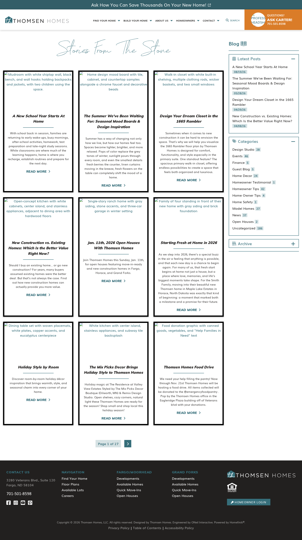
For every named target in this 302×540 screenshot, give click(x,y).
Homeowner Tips (248, 188)
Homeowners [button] (186, 20)
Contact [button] (209, 20)
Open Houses (244, 221)
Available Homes (130, 484)
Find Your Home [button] (104, 20)
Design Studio (246, 149)
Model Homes (246, 208)
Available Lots (73, 489)
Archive (245, 243)
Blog (235, 43)
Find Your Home (74, 478)
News (239, 214)
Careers (68, 495)
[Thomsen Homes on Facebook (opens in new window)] (10, 503)
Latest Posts (249, 59)
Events (240, 155)
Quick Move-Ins (129, 489)
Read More (36, 171)
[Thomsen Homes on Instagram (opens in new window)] (17, 503)
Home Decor (244, 175)
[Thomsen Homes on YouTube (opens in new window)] (24, 503)
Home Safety (244, 201)
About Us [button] (162, 20)
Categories (248, 141)
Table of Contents (147, 527)
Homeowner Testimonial (253, 182)
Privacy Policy (118, 527)
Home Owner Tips (248, 195)
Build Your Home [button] (135, 20)
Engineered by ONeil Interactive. (193, 522)
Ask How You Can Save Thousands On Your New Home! (148, 5)
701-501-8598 (18, 493)
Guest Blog (243, 168)
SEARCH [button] (235, 20)
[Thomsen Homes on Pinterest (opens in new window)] (31, 503)
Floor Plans (70, 484)
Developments (128, 478)
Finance (240, 162)
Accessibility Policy (179, 527)
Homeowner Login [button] (250, 502)
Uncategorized (247, 228)
